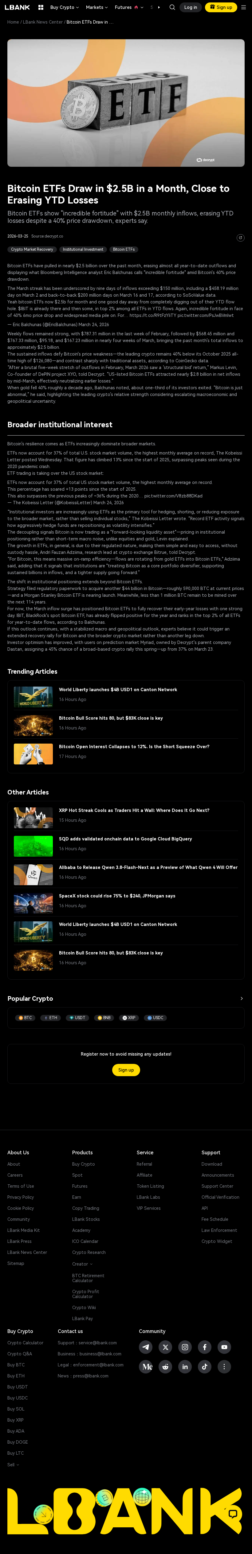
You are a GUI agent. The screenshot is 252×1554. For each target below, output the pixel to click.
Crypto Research (89, 1252)
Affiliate (144, 1175)
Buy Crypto (65, 7)
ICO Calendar (85, 1241)
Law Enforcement (219, 1230)
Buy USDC (17, 1398)
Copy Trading (85, 1208)
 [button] (172, 7)
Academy (81, 1230)
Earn (76, 1197)
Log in (190, 7)
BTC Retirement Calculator (88, 1278)
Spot (77, 1175)
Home (13, 22)
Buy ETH (16, 1375)
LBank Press (19, 1241)
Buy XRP (15, 1420)
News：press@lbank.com (83, 1375)
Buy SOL (16, 1409)
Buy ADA (15, 1431)
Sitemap (15, 1263)
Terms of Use (20, 1186)
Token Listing (150, 1186)
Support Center (217, 1186)
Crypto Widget (217, 1241)
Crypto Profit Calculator (85, 1294)
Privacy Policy (20, 1197)
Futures (129, 7)
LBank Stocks (86, 1219)
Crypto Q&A (19, 1353)
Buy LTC (15, 1453)
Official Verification (220, 1197)
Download (212, 1164)
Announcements (218, 1175)
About (13, 1164)
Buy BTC (16, 1364)
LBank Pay (82, 1318)
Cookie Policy (20, 1208)
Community (18, 1219)
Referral (144, 1164)
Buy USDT (17, 1387)
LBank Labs (148, 1197)
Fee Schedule (215, 1219)
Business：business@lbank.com (89, 1353)
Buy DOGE (17, 1442)
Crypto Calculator (25, 1342)
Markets (97, 7)
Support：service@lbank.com (87, 1342)
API (205, 1208)
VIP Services (149, 1208)
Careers (15, 1175)
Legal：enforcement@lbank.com (91, 1364)
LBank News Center (43, 22)
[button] (156, 7)
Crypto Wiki (84, 1307)
